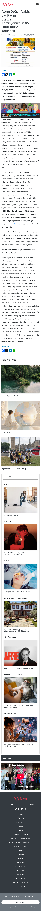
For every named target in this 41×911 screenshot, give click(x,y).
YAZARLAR (20, 887)
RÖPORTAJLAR (20, 867)
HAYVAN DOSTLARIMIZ (20, 883)
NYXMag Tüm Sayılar (20, 834)
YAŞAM (20, 850)
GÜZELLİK (20, 818)
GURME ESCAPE (20, 846)
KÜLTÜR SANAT (20, 854)
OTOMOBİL (20, 871)
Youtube (17, 224)
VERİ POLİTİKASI (15, 897)
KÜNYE (5, 897)
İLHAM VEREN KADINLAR (20, 838)
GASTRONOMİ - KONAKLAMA (20, 842)
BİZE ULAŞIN (20, 902)
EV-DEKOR (20, 826)
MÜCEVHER (20, 822)
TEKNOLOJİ (20, 862)
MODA (20, 814)
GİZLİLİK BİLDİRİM (29, 897)
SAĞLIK (20, 858)
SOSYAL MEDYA (20, 879)
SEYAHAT (20, 830)
